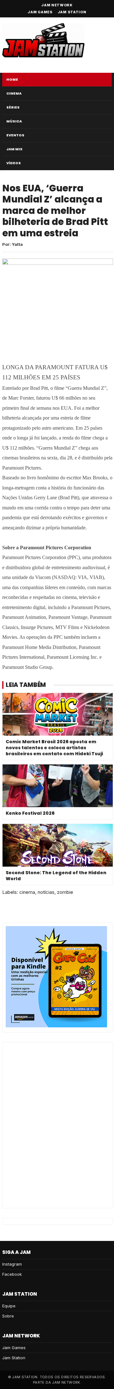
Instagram (12, 1264)
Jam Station (72, 12)
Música (14, 121)
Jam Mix (14, 149)
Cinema (14, 93)
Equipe (9, 1305)
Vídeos (13, 162)
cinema (27, 892)
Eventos (15, 135)
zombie (65, 892)
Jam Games (40, 12)
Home (12, 79)
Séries (13, 107)
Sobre (8, 1315)
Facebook (12, 1274)
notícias (46, 892)
